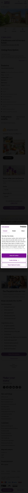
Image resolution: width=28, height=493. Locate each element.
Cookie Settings (13, 260)
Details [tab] (14, 230)
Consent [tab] (5, 230)
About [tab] (23, 230)
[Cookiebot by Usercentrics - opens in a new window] (20, 227)
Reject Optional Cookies (14, 264)
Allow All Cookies (14, 255)
